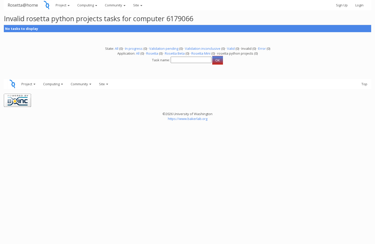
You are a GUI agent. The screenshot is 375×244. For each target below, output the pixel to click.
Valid (231, 48)
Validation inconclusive (202, 48)
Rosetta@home (23, 5)
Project (61, 5)
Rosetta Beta (175, 53)
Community (114, 5)
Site (136, 5)
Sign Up (342, 5)
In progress (134, 48)
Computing (86, 5)
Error (262, 48)
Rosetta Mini (200, 53)
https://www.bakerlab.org (187, 118)
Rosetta (152, 53)
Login (359, 5)
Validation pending (163, 48)
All (116, 48)
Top (364, 84)
